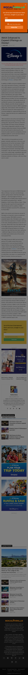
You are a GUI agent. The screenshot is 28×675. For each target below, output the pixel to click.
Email (6, 18)
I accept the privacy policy (14, 24)
